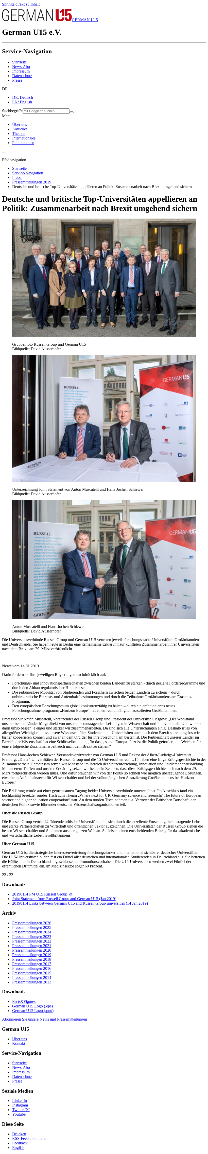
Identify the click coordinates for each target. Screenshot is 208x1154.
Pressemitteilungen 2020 (31, 950)
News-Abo (21, 66)
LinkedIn (19, 1100)
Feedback (20, 1143)
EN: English (22, 102)
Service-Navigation (27, 173)
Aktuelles (19, 129)
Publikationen (23, 142)
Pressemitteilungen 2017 (31, 964)
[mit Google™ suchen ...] (72, 112)
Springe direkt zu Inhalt (21, 4)
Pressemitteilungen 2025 (31, 927)
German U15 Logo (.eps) (32, 1006)
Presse (17, 80)
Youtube (19, 1114)
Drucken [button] (19, 1134)
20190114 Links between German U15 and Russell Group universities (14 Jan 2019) (80, 903)
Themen (18, 133)
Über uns (19, 124)
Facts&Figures (24, 1001)
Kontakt (18, 1043)
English (18, 1147)
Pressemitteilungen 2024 (31, 932)
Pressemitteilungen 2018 (31, 959)
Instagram (20, 1105)
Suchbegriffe (12, 111)
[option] (109, 97)
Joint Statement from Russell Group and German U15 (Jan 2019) (64, 899)
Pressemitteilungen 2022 (31, 941)
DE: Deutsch (22, 97)
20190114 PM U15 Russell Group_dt (42, 894)
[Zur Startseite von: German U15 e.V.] (37, 20)
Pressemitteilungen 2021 (31, 946)
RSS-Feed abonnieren (29, 1138)
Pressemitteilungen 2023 (31, 936)
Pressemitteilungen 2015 (31, 973)
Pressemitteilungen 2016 (31, 968)
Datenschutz (22, 76)
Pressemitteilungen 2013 (31, 982)
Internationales (24, 138)
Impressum (21, 71)
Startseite (19, 62)
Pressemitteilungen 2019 (31, 182)
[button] (104, 89)
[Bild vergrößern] (104, 336)
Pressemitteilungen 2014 (31, 977)
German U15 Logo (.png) (33, 1010)
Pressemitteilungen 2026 (31, 923)
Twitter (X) (21, 1110)
